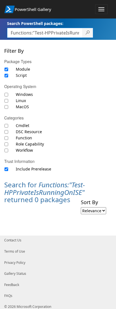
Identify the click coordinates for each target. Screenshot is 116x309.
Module (23, 69)
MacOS (22, 106)
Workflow (24, 150)
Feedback (11, 284)
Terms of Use (14, 251)
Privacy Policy (14, 262)
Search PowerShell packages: (35, 23)
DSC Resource (29, 131)
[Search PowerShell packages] (87, 33)
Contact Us (12, 240)
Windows (24, 94)
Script (21, 75)
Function (24, 137)
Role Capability (30, 144)
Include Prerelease (33, 169)
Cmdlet (22, 125)
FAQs (8, 295)
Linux (21, 100)
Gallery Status (15, 273)
